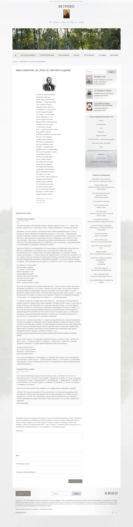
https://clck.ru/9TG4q (22, 403)
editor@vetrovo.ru (21, 512)
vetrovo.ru (58, 500)
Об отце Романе (28, 55)
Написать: (19, 431)
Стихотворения (47, 55)
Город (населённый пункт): (26, 472)
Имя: (17, 455)
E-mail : (23, 464)
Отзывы (102, 55)
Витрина (114, 55)
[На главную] (66, 1)
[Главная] (15, 55)
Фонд (32, 500)
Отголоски (89, 55)
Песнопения (64, 55)
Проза (76, 55)
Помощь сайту (23, 493)
